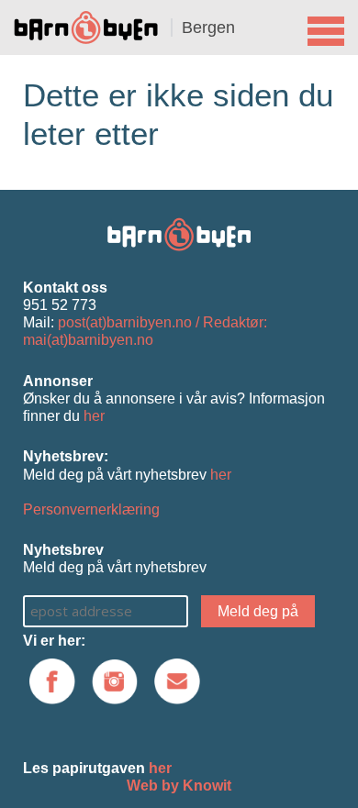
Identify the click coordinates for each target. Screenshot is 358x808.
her (94, 416)
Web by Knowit (179, 785)
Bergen (208, 27)
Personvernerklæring (91, 509)
